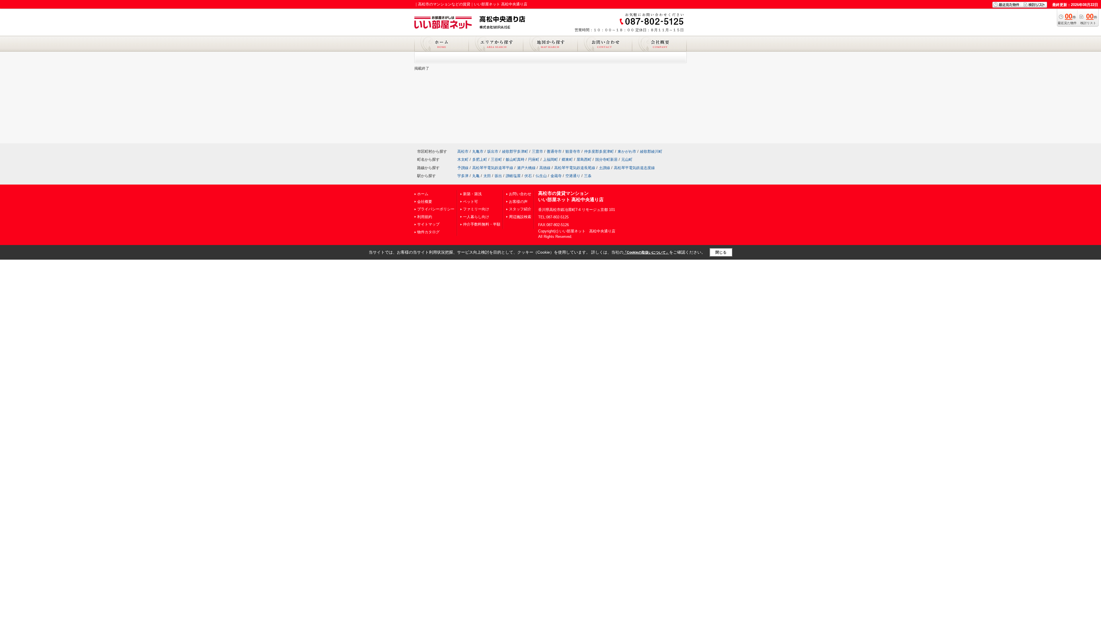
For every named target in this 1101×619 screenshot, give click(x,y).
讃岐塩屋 (513, 176)
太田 (487, 176)
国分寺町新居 (606, 159)
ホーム (422, 194)
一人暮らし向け (476, 217)
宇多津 (462, 176)
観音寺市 (572, 151)
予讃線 (462, 168)
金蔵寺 (556, 176)
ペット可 (470, 201)
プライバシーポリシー (435, 209)
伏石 (528, 176)
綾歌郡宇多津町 (515, 151)
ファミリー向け (476, 209)
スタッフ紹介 (520, 209)
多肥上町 (479, 159)
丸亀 (476, 176)
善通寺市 (554, 151)
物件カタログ (428, 232)
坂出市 (492, 151)
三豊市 (537, 151)
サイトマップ (428, 224)
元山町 (627, 159)
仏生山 (541, 176)
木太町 (462, 159)
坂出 (498, 176)
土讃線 (604, 168)
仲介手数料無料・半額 (481, 224)
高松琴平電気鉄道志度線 (634, 168)
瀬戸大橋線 (526, 168)
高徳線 (544, 168)
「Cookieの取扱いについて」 (646, 252)
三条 (588, 176)
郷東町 (567, 159)
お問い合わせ (520, 194)
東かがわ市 (627, 151)
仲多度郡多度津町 (599, 151)
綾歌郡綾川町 (651, 151)
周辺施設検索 (520, 217)
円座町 (533, 159)
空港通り (572, 176)
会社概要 (424, 201)
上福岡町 (550, 159)
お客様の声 (518, 201)
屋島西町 (584, 159)
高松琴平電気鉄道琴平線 (492, 168)
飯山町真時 (515, 159)
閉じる (721, 252)
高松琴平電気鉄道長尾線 (574, 168)
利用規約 (424, 217)
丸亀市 (477, 151)
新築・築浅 (472, 194)
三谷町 (496, 159)
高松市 (462, 151)
